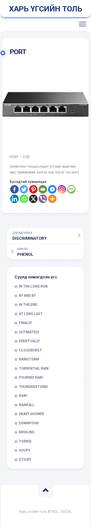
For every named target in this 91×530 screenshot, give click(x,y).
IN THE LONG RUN (33, 286)
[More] (52, 199)
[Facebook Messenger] (52, 189)
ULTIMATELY (29, 332)
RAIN (23, 396)
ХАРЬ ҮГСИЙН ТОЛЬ (45, 8)
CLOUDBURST (30, 350)
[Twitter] (24, 189)
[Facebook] (14, 189)
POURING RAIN (31, 377)
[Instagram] (62, 189)
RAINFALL (26, 405)
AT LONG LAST (31, 314)
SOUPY (24, 450)
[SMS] (71, 189)
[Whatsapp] (24, 199)
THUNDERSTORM (33, 387)
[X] (33, 199)
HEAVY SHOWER (31, 414)
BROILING (26, 432)
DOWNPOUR (29, 423)
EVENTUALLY (29, 341)
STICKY (25, 460)
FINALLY (25, 323)
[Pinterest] (33, 189)
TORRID (25, 441)
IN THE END (28, 305)
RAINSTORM (29, 359)
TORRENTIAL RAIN (34, 368)
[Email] (43, 189)
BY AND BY (27, 296)
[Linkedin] (14, 199)
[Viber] (43, 199)
